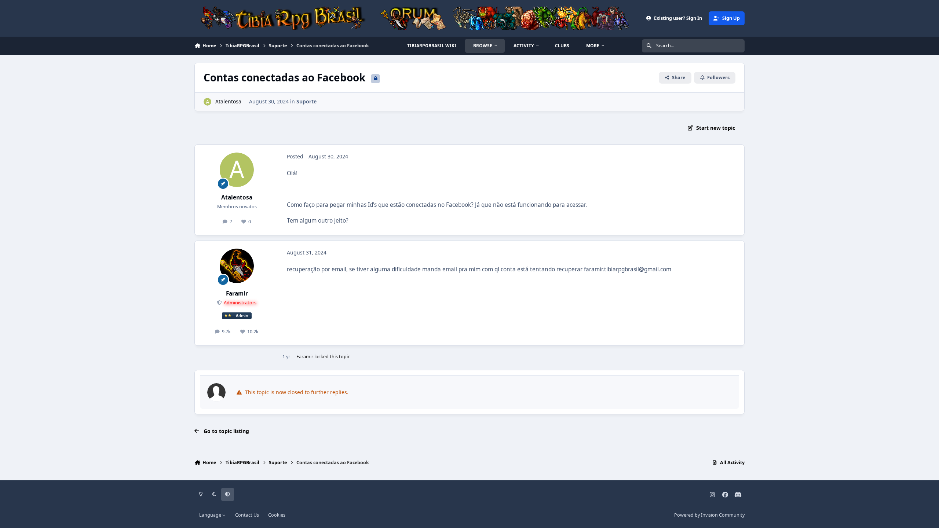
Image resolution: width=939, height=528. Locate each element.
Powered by (709, 515)
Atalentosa (228, 101)
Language (210, 515)
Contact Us (247, 515)
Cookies (276, 515)
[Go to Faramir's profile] (237, 266)
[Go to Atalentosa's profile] (207, 102)
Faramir (237, 293)
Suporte (306, 101)
